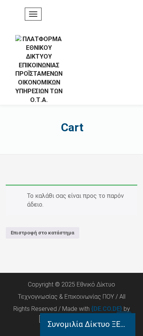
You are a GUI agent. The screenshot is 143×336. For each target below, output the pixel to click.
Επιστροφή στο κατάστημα (42, 233)
